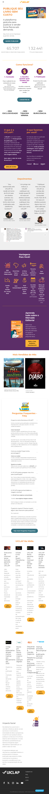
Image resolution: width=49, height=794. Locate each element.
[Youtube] (22, 783)
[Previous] (3, 203)
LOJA (26, 780)
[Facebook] (4, 783)
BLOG (27, 777)
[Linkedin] (17, 783)
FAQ (26, 774)
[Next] (45, 203)
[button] (12, 41)
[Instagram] (13, 783)
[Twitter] (8, 783)
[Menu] (3, 2)
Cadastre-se (28, 771)
